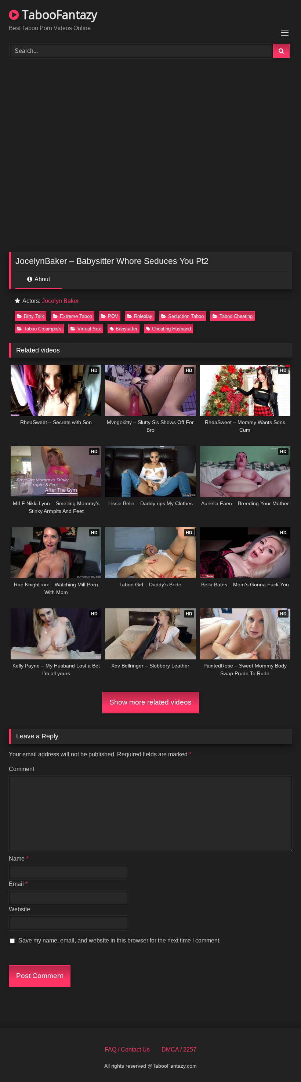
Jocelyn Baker (60, 301)
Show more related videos (150, 702)
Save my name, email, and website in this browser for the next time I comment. (119, 940)
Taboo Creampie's (43, 329)
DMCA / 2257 (179, 1049)
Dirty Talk (34, 316)
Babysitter (126, 329)
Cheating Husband (171, 329)
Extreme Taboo (76, 316)
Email (18, 884)
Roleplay (143, 316)
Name (18, 858)
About (41, 279)
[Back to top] (278, 1060)
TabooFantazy (58, 14)
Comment (21, 769)
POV (113, 316)
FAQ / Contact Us (127, 1049)
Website (19, 909)
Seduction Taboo (186, 316)
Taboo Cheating (236, 316)
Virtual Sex (89, 329)
